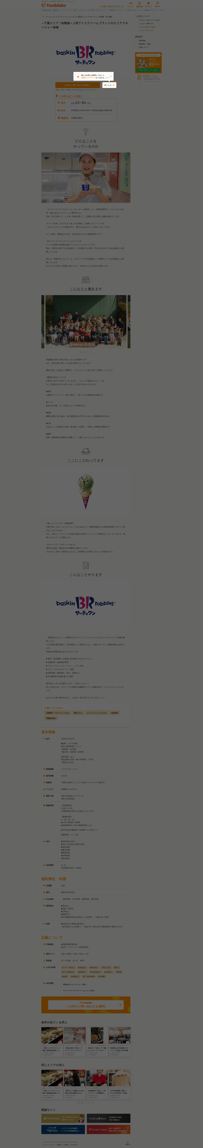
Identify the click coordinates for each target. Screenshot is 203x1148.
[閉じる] (111, 76)
